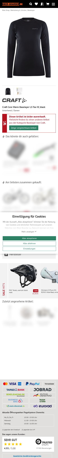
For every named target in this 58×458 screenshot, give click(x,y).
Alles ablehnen (29, 243)
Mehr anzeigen (28, 231)
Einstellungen (29, 248)
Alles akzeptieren (29, 238)
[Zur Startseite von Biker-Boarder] (12, 4)
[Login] (42, 4)
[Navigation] (53, 4)
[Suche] (30, 4)
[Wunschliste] (36, 4)
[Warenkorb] (47, 4)
